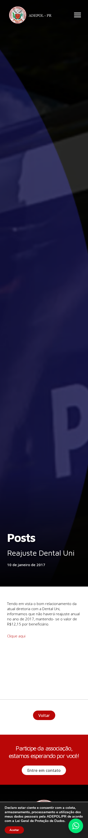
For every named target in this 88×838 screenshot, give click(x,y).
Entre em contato (44, 770)
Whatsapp (75, 826)
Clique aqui (16, 635)
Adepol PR (31, 16)
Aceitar (14, 830)
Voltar (44, 715)
